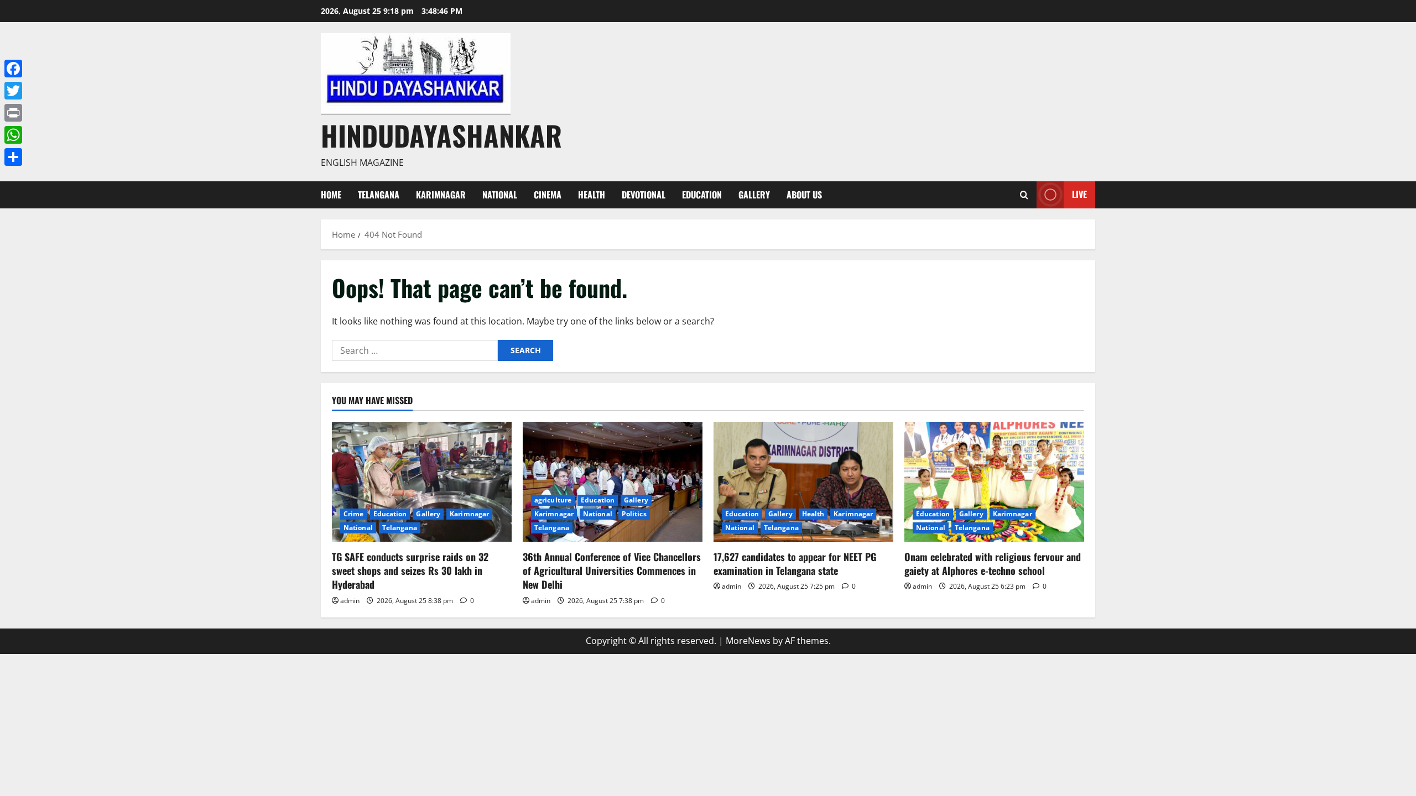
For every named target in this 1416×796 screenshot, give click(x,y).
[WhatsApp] (13, 135)
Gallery (754, 194)
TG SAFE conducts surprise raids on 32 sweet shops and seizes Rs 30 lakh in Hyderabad (410, 570)
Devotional (643, 194)
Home (331, 194)
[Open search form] (1024, 195)
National (499, 194)
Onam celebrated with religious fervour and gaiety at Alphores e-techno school (992, 563)
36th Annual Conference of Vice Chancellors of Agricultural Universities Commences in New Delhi (612, 570)
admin (350, 600)
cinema (547, 194)
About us (804, 194)
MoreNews (748, 641)
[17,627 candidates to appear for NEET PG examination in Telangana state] (803, 482)
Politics (634, 514)
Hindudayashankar (441, 134)
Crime (353, 514)
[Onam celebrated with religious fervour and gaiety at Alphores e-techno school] (994, 482)
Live (1079, 194)
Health (591, 194)
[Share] (13, 157)
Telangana (378, 194)
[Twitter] (13, 91)
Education (702, 194)
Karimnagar (441, 194)
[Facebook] (13, 68)
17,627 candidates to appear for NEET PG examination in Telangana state (795, 563)
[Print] (13, 113)
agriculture (552, 500)
